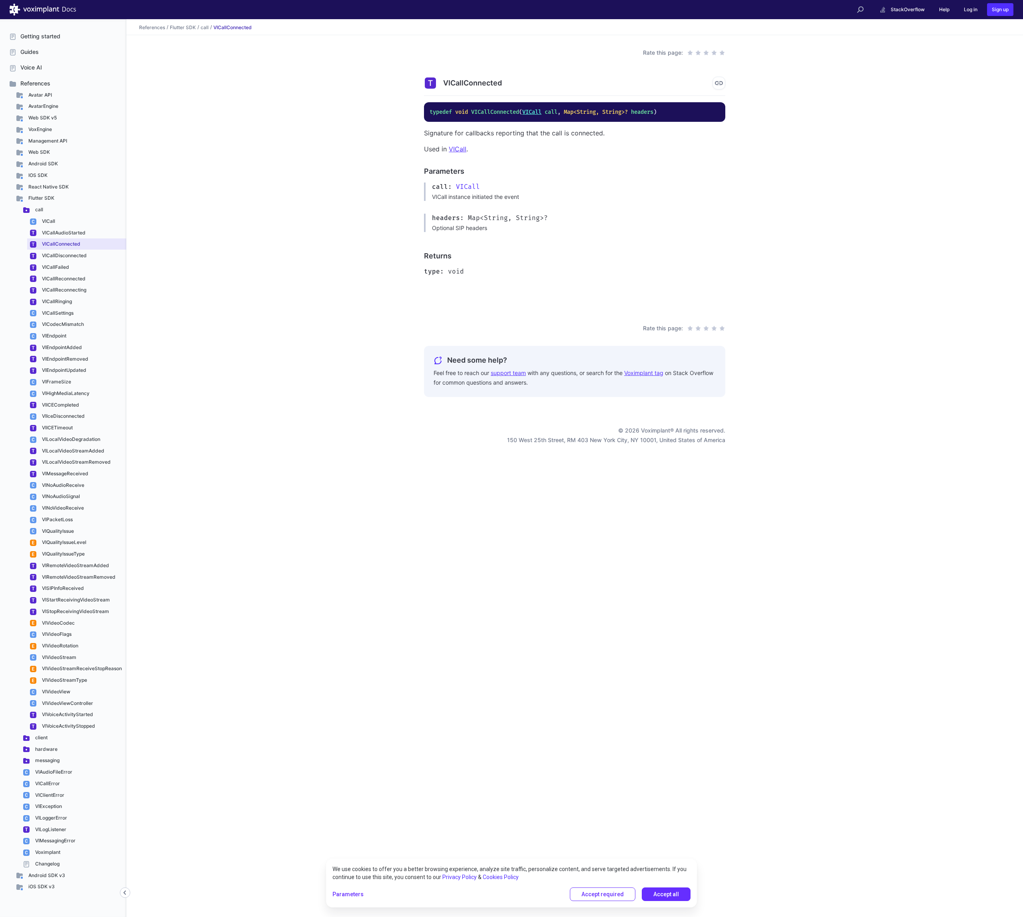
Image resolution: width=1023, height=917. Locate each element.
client (41, 737)
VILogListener (50, 829)
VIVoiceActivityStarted (67, 714)
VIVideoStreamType (64, 680)
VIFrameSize (56, 382)
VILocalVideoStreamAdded (72, 451)
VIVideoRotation (59, 646)
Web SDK (38, 152)
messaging (47, 760)
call (38, 209)
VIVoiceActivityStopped (68, 726)
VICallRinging (56, 301)
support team (508, 372)
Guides (29, 51)
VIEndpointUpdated (63, 370)
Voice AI (31, 67)
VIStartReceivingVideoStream (75, 600)
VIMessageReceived (64, 473)
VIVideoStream (58, 657)
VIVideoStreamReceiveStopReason (81, 668)
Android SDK (42, 164)
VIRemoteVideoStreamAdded (75, 565)
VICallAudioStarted (63, 233)
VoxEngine (39, 129)
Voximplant (47, 852)
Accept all (666, 894)
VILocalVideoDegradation (70, 439)
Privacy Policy (459, 877)
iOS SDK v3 (41, 886)
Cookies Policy (501, 877)
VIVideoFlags (56, 634)
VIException (48, 806)
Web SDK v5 (42, 118)
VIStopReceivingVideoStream (75, 611)
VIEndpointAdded (61, 347)
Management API (47, 141)
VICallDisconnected (64, 255)
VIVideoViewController (67, 703)
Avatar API (39, 95)
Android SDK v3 (46, 875)
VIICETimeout (57, 428)
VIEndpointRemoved (64, 359)
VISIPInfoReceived (62, 588)
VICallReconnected (63, 279)
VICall (48, 221)
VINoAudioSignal (60, 496)
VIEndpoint (53, 336)
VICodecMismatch (62, 324)
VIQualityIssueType (63, 554)
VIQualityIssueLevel (63, 542)
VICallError (47, 783)
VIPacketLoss (57, 519)
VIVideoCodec (58, 623)
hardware (46, 749)
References (35, 83)
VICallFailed (55, 267)
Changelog (47, 864)
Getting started (40, 36)
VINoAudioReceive (62, 485)
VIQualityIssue (57, 531)
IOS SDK (37, 175)
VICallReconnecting (63, 290)
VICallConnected (60, 244)
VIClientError (49, 795)
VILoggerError (50, 818)
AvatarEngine (42, 106)
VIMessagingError (55, 841)
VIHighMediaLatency (65, 393)
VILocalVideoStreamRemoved (76, 462)
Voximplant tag (643, 372)
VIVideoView (55, 692)
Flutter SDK (40, 198)
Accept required (602, 894)
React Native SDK (48, 187)
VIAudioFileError (53, 772)
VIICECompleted (60, 405)
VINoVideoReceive (62, 508)
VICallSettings (57, 313)
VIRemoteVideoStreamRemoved (78, 577)
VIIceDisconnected (63, 416)
